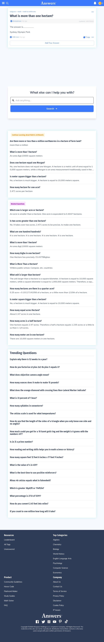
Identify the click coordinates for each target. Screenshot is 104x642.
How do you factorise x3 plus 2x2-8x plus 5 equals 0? (35, 367)
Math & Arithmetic (29, 12)
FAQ (6, 605)
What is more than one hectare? (31, 16)
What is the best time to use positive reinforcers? (33, 472)
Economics (57, 572)
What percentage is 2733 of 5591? (25, 496)
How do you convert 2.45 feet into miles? (29, 503)
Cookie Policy (58, 605)
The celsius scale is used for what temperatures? (33, 413)
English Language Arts (62, 558)
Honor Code (9, 586)
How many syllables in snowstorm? (26, 405)
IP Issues (56, 610)
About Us (57, 582)
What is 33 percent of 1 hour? (23, 398)
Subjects (13, 12)
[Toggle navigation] (3, 3)
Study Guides (9, 596)
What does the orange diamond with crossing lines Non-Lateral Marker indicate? (48, 390)
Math (19, 12)
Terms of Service (60, 591)
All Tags (7, 544)
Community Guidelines (13, 582)
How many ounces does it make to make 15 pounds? (34, 382)
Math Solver (9, 601)
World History (58, 554)
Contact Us (57, 586)
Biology (56, 549)
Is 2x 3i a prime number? (21, 441)
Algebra (56, 540)
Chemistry (57, 544)
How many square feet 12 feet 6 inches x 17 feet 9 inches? (36, 457)
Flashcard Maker (11, 591)
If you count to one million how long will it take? (32, 511)
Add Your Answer (52, 43)
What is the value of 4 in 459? (23, 465)
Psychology (57, 563)
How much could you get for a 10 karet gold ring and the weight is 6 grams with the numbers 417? (49, 432)
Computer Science (60, 568)
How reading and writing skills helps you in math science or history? (42, 449)
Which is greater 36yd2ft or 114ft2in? (27, 488)
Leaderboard (9, 540)
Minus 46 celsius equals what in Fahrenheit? (30, 480)
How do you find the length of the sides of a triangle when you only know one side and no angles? (50, 422)
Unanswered (9, 549)
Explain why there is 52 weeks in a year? (28, 359)
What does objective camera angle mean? (29, 374)
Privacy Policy (58, 596)
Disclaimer (57, 601)
